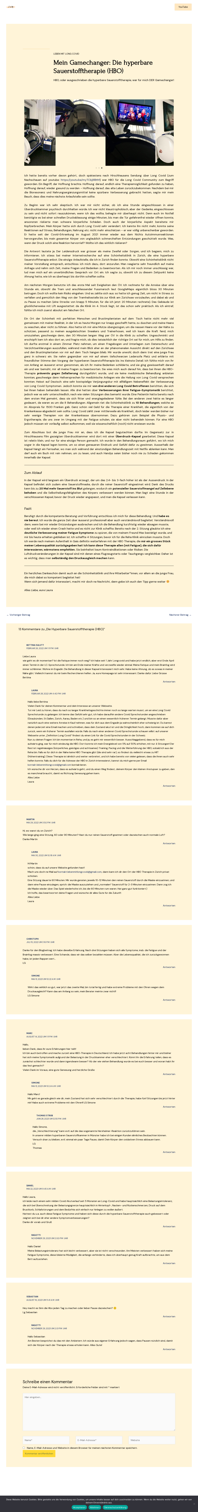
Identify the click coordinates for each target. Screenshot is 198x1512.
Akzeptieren (79, 1507)
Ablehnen (95, 1507)
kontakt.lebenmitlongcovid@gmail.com (49, 764)
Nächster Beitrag (180, 614)
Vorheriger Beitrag (18, 614)
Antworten (169, 681)
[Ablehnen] (194, 1503)
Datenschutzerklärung (115, 1507)
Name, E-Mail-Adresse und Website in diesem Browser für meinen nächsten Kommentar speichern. (82, 1448)
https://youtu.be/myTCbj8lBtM (80, 180)
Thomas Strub (44, 1115)
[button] (183, 7)
